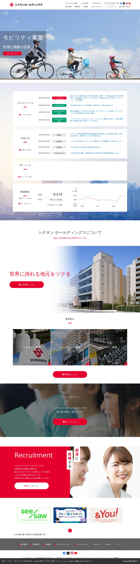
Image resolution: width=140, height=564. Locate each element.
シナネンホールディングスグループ (30, 534)
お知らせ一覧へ (26, 150)
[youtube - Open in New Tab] (129, 3)
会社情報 (69, 6)
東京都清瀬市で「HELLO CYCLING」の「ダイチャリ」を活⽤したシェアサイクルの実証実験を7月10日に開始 (96, 112)
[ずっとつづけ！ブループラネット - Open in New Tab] (70, 515)
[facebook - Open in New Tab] (121, 3)
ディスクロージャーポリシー (100, 558)
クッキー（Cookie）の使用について (73, 561)
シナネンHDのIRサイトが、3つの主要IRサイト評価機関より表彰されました (96, 141)
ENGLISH (97, 3)
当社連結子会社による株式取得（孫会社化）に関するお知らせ (91, 105)
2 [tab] (62, 77)
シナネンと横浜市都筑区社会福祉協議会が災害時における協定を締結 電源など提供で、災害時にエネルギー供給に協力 (96, 135)
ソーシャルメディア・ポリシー (81, 558)
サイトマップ (118, 544)
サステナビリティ (97, 6)
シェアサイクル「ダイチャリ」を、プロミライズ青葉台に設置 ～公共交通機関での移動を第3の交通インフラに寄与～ (96, 120)
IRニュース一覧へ (26, 177)
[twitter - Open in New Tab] (124, 3)
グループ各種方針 (114, 558)
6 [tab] (78, 77)
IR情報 (85, 6)
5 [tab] (74, 77)
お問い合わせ (125, 6)
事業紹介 (77, 6)
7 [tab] (81, 77)
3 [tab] (66, 77)
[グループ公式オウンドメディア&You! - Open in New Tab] (106, 515)
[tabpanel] (70, 45)
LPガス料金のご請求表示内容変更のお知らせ (85, 147)
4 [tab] (70, 77)
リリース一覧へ (26, 114)
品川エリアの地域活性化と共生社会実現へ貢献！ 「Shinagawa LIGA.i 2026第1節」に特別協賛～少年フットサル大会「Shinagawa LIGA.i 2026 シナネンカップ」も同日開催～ (96, 98)
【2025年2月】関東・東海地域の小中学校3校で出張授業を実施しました (95, 153)
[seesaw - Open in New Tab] (34, 515)
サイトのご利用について (28, 558)
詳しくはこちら (12, 53)
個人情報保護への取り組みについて (46, 558)
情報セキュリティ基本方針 (64, 558)
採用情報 (85, 3)
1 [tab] (59, 77)
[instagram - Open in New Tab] (127, 3)
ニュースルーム (111, 6)
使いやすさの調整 (72, 3)
